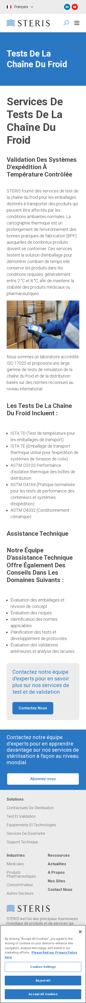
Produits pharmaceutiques (21, 874)
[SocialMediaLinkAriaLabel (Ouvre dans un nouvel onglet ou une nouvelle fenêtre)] (67, 7)
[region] (43, 964)
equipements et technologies (31, 825)
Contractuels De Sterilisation (30, 808)
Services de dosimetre (26, 834)
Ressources (59, 855)
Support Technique (22, 842)
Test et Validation (21, 816)
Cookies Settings (43, 967)
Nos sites (56, 881)
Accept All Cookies (42, 994)
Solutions (15, 799)
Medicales (15, 864)
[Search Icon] (67, 23)
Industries (16, 855)
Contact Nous (60, 890)
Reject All (43, 980)
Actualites (57, 864)
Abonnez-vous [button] (43, 779)
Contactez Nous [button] (33, 708)
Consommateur (20, 885)
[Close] (80, 932)
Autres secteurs (20, 893)
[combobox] (19, 7)
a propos (56, 872)
